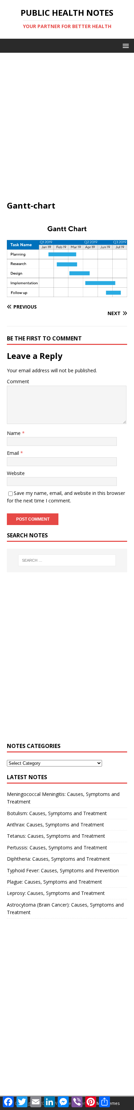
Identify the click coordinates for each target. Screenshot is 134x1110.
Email (13, 453)
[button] (124, 45)
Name (14, 433)
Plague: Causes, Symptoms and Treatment (54, 881)
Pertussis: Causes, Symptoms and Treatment (57, 847)
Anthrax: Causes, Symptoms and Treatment (55, 824)
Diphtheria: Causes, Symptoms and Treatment (58, 859)
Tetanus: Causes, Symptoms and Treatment (56, 836)
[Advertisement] (67, 130)
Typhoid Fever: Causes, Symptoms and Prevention (63, 870)
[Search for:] (67, 560)
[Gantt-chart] (67, 293)
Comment (18, 381)
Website (16, 473)
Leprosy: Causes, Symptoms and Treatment (56, 893)
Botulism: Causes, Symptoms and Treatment (57, 813)
